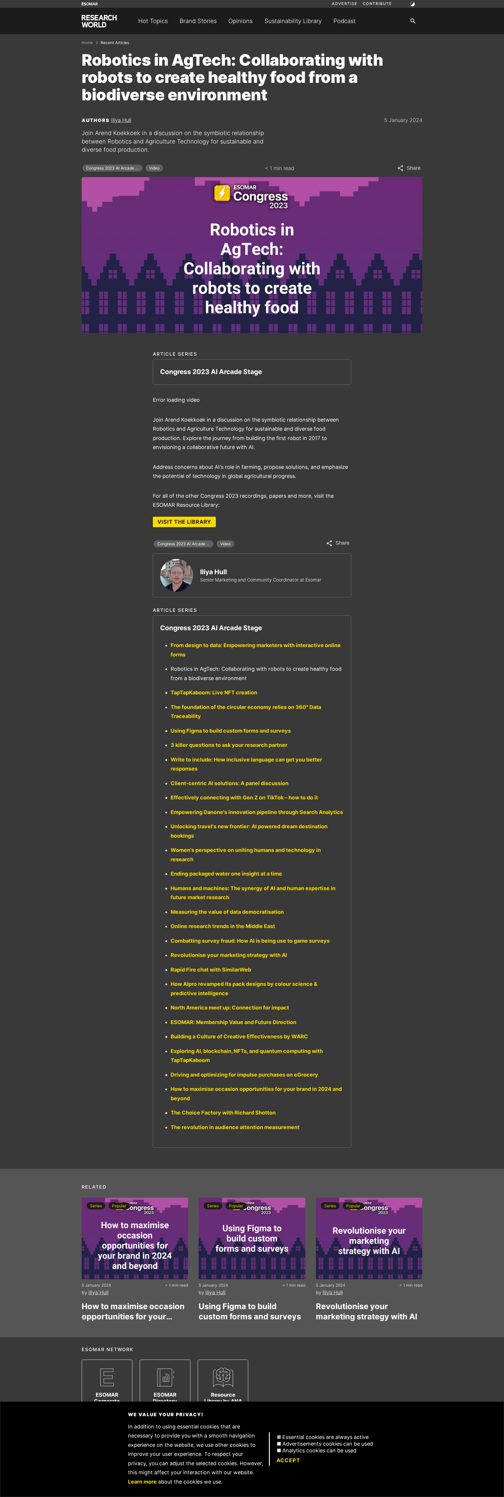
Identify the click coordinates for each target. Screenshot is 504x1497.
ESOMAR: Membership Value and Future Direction (233, 1022)
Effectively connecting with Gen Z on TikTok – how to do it (244, 797)
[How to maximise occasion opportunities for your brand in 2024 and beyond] (135, 1238)
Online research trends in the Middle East (223, 926)
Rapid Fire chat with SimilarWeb (211, 970)
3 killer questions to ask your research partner (229, 745)
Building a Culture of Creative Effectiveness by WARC (239, 1036)
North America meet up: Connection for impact (230, 1008)
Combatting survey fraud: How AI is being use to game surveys (250, 941)
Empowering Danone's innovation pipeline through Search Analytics (257, 812)
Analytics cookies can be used (319, 1450)
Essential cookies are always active (325, 1437)
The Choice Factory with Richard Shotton (223, 1113)
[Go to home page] (99, 21)
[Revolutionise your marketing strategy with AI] (369, 1238)
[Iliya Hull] (176, 575)
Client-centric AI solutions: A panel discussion (229, 783)
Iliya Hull (121, 120)
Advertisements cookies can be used (327, 1444)
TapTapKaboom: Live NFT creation (214, 692)
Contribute (377, 4)
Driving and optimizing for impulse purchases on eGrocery (244, 1075)
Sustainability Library (293, 21)
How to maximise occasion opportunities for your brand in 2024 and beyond (133, 1312)
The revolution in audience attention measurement (235, 1127)
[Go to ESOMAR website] (90, 4)
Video (154, 168)
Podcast (344, 21)
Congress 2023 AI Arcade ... (112, 168)
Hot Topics (153, 21)
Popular (119, 1205)
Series (96, 1205)
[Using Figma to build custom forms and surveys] (252, 1238)
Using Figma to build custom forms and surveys (231, 731)
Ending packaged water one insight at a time (226, 874)
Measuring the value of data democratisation (227, 912)
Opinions (240, 21)
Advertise (345, 4)
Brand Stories (198, 21)
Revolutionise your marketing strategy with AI (229, 955)
